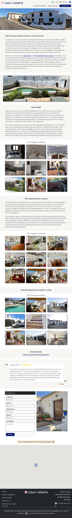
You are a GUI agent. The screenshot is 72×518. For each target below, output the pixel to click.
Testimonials (7, 498)
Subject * (9, 397)
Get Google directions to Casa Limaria (35, 442)
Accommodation (8, 495)
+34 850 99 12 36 (64, 503)
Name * (9, 403)
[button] (36, 465)
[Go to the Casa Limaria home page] (12, 2)
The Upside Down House (44, 56)
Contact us (6, 501)
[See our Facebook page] (70, 2)
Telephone (10, 409)
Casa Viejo (27, 56)
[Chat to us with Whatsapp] (53, 2)
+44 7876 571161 (61, 2)
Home (4, 492)
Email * (9, 415)
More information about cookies (41, 513)
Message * (10, 421)
